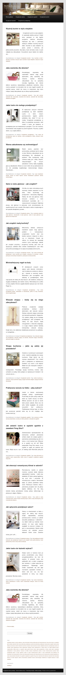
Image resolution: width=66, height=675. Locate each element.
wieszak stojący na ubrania (21, 337)
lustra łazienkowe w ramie (13, 581)
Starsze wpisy (10, 626)
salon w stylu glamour (34, 215)
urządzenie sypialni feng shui (31, 656)
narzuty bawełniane (11, 419)
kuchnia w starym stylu (16, 59)
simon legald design (11, 293)
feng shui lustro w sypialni (53, 642)
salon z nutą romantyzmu (34, 498)
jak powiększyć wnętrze (17, 540)
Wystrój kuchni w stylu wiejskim (19, 28)
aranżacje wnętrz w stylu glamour (14, 642)
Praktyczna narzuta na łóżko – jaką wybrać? (24, 388)
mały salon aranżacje (20, 541)
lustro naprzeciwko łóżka (16, 457)
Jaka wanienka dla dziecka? (17, 68)
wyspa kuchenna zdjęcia (28, 379)
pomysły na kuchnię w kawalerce (14, 255)
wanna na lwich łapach (16, 175)
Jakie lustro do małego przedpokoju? (21, 105)
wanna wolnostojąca (37, 657)
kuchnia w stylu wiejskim (29, 59)
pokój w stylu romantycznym (45, 650)
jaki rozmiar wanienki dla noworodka (15, 644)
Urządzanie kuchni (44, 17)
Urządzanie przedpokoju (24, 20)
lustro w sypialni (28, 457)
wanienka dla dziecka (24, 97)
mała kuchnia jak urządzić (19, 254)
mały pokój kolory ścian (30, 649)
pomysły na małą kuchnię (29, 255)
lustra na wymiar (17, 136)
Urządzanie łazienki (11, 20)
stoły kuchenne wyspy (16, 379)
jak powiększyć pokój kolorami (30, 644)
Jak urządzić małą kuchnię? (17, 223)
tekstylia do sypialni (34, 419)
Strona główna (9, 17)
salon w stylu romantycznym (21, 498)
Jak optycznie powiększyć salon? (19, 507)
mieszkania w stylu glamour (21, 215)
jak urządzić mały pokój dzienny (31, 540)
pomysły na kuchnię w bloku (35, 254)
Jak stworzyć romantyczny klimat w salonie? (24, 465)
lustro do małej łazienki (50, 647)
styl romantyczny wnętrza (48, 654)
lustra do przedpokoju (50, 645)
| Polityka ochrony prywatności (49, 670)
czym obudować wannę (28, 642)
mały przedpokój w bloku (28, 136)
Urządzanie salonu (20, 17)
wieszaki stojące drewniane (36, 337)
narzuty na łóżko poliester (22, 419)
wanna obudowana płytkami (31, 175)
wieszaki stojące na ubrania (12, 339)
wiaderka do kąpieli (10, 98)
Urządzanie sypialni (32, 17)
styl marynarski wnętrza (28, 654)
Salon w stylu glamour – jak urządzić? (21, 184)
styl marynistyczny (38, 654)
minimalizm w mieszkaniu (22, 291)
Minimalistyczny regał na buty (18, 262)
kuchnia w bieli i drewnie (16, 645)
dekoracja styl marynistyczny (39, 642)
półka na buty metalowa (36, 291)
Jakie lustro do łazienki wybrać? (19, 548)
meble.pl (9, 665)
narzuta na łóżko (38, 417)
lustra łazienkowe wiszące (27, 581)
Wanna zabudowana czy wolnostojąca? (22, 144)
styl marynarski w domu (17, 654)
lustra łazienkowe (38, 580)
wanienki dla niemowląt (37, 97)
